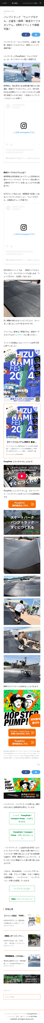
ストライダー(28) (31, 753)
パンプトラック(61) (18, 755)
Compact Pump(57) (29, 755)
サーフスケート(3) (21, 751)
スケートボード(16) (20, 753)
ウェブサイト (19, 334)
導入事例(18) (35, 758)
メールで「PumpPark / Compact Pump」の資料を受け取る (22, 818)
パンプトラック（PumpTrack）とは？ (29, 3)
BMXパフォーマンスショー (22, 899)
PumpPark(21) (10, 753)
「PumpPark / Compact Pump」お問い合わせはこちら (22, 835)
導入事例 (15, 3)
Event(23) (21, 758)
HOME (4, 3)
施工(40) (12, 751)
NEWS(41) (28, 758)
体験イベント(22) (13, 758)
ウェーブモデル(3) (31, 751)
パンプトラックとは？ (22, 888)
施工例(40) (7, 751)
